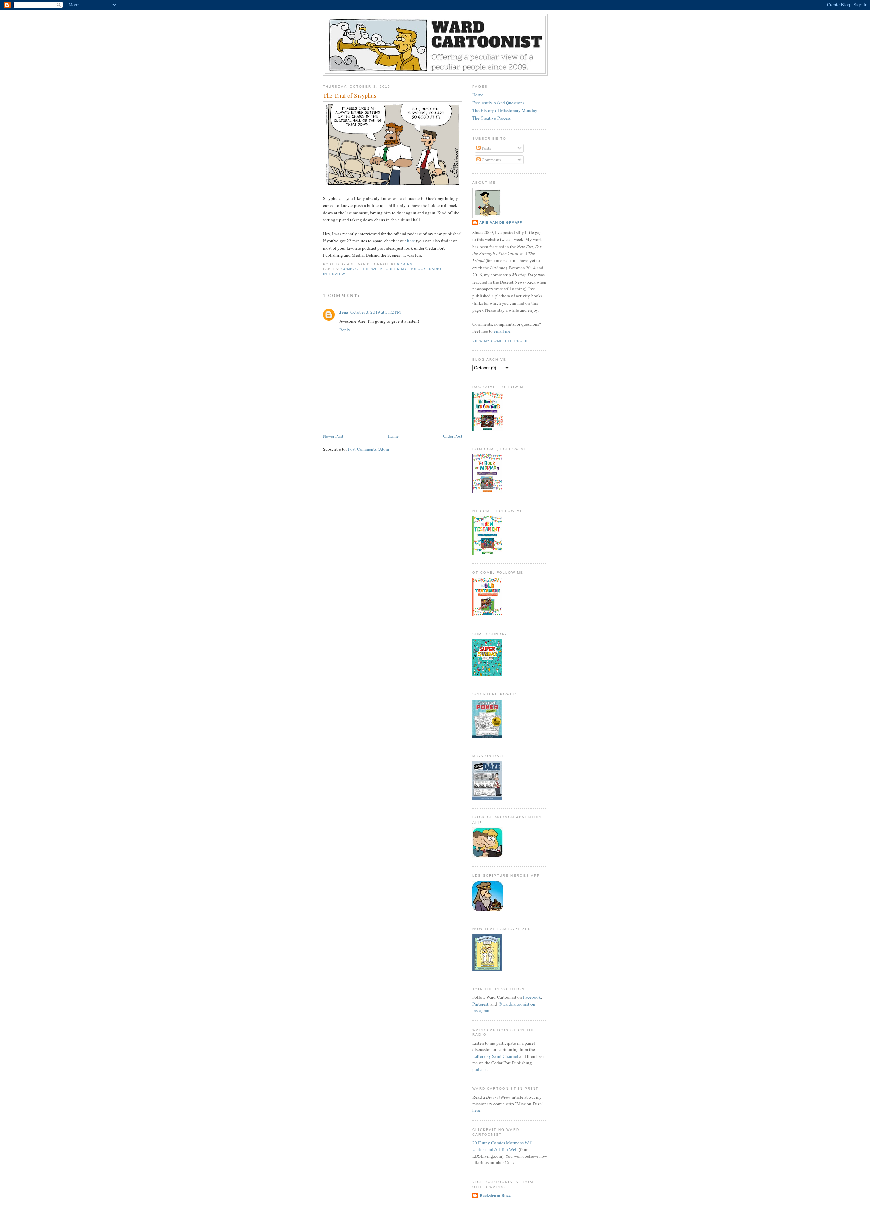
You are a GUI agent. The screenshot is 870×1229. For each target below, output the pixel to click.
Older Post (452, 436)
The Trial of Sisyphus (349, 95)
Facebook (532, 997)
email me (502, 331)
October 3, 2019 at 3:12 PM (375, 312)
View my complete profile (502, 341)
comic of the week (362, 269)
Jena (343, 312)
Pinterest (480, 1004)
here (411, 241)
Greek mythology (406, 269)
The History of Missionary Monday (504, 110)
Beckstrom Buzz (495, 1195)
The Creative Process (491, 118)
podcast (479, 1069)
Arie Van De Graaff (500, 222)
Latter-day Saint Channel (495, 1056)
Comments (491, 160)
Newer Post (333, 436)
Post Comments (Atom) (369, 449)
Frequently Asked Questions (498, 103)
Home (393, 436)
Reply (344, 330)
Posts (486, 148)
